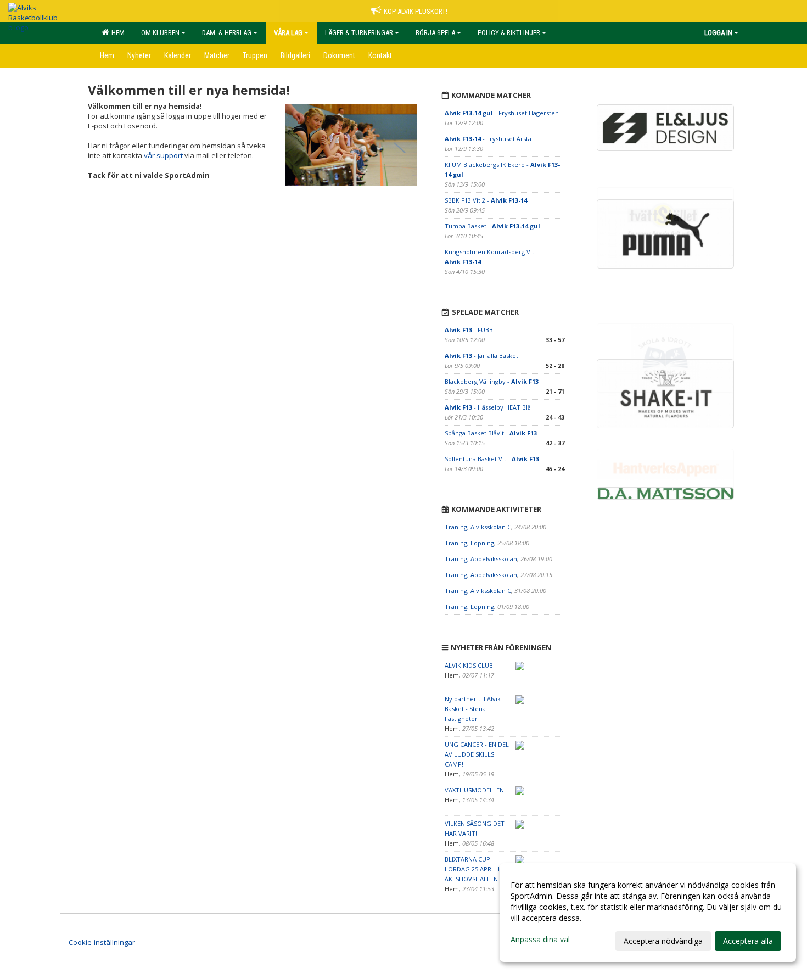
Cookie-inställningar (102, 942)
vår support (163, 155)
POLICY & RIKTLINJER (509, 33)
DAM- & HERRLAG (226, 33)
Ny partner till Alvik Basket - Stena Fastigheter (473, 709)
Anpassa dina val (540, 939)
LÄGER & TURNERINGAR (359, 33)
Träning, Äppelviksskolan (481, 559)
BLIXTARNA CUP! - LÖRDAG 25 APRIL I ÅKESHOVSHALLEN (472, 869)
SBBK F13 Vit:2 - (486, 200)
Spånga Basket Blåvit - (491, 433)
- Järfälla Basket (481, 355)
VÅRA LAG (288, 33)
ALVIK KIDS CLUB (469, 665)
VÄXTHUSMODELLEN (474, 790)
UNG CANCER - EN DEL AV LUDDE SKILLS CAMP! (477, 754)
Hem (116, 33)
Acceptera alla (748, 941)
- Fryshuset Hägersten (502, 113)
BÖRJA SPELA (435, 33)
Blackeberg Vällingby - (492, 381)
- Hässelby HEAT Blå (488, 407)
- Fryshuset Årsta (488, 139)
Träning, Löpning (469, 543)
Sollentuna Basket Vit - (492, 459)
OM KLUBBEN (160, 33)
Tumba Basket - (492, 226)
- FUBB (469, 330)
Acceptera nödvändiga (663, 941)
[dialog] (648, 912)
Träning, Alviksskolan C (478, 527)
